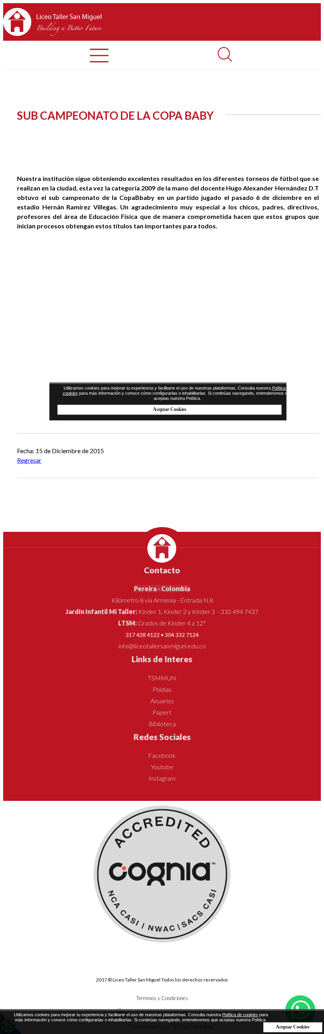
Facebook (162, 755)
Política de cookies (240, 1014)
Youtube (162, 766)
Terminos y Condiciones (162, 998)
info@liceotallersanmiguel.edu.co (162, 646)
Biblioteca (162, 723)
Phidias (162, 689)
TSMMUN (162, 678)
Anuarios (162, 700)
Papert (162, 712)
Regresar (29, 460)
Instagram (162, 778)
